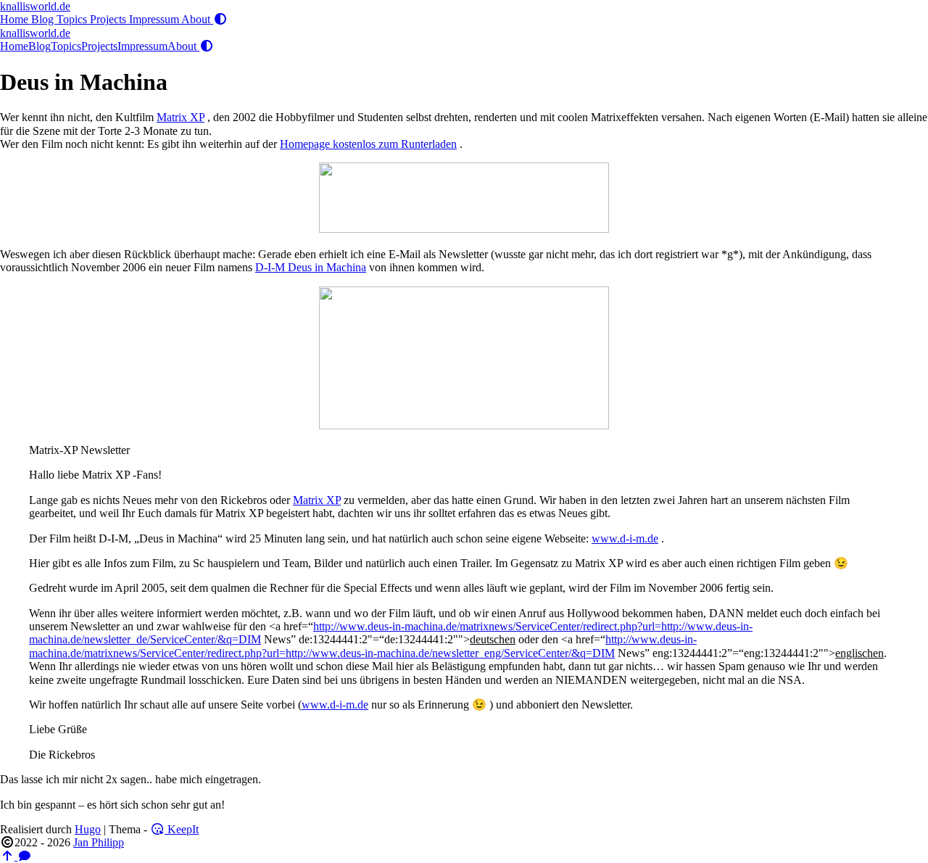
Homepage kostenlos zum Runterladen (368, 144)
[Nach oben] (8, 856)
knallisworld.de (35, 6)
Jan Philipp (98, 842)
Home (15, 19)
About (197, 19)
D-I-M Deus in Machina (310, 267)
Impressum (155, 19)
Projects (109, 19)
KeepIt (182, 829)
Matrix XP (180, 117)
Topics (73, 19)
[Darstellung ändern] (220, 19)
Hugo (88, 829)
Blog (44, 19)
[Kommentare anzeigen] (24, 856)
